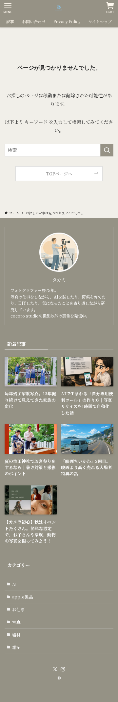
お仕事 (18, 609)
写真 (16, 622)
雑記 (16, 647)
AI (14, 584)
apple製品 (22, 597)
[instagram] (63, 669)
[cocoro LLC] (59, 8)
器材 (16, 634)
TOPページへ (59, 174)
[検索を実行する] (106, 150)
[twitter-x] (55, 669)
